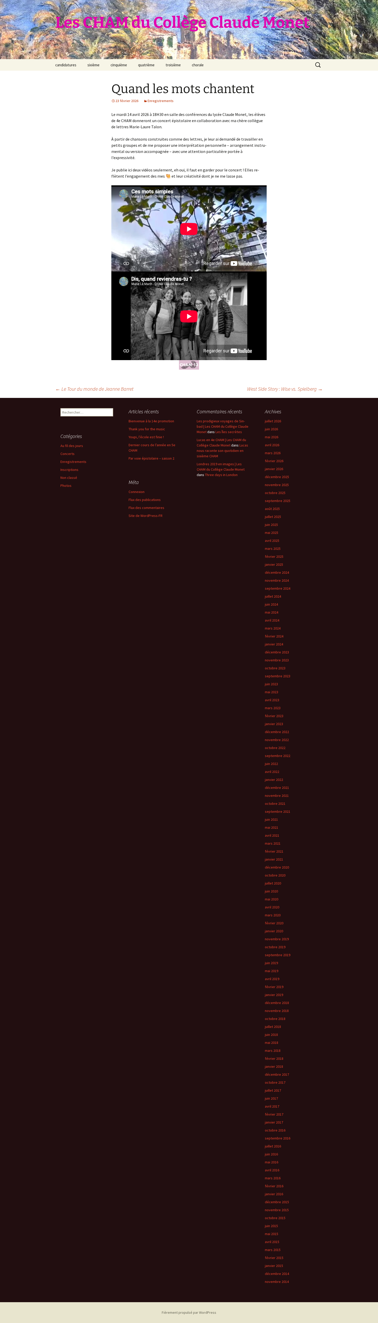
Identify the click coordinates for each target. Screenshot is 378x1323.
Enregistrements (161, 100)
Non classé (68, 477)
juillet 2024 (273, 596)
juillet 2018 (273, 1026)
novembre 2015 (277, 1210)
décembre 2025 (277, 477)
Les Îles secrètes (228, 432)
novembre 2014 (277, 1281)
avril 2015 (272, 1241)
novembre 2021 (277, 795)
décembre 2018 (277, 1002)
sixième (93, 64)
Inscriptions (69, 469)
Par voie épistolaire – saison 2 (151, 458)
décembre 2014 (277, 1273)
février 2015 (274, 1257)
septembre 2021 (277, 811)
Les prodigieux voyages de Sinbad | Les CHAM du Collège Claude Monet (222, 426)
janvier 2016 (274, 1194)
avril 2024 (272, 620)
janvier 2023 (274, 724)
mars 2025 (273, 548)
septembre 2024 (277, 588)
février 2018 (274, 1058)
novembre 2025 (277, 484)
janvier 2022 (274, 779)
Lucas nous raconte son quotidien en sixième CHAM (222, 450)
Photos (65, 485)
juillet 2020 (273, 883)
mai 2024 (271, 612)
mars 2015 (273, 1249)
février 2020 (274, 923)
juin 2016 (271, 1154)
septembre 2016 (277, 1138)
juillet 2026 (273, 421)
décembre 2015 (277, 1202)
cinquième (119, 64)
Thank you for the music (147, 429)
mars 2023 (273, 708)
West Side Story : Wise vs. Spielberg (285, 389)
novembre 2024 (277, 580)
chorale (198, 64)
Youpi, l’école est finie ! (146, 437)
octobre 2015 (275, 1218)
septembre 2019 (277, 955)
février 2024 (274, 636)
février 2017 (274, 1114)
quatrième (146, 64)
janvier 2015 (274, 1265)
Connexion (137, 491)
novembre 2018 (277, 1010)
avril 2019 (272, 979)
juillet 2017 (273, 1090)
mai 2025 (271, 532)
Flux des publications (145, 499)
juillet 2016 (273, 1146)
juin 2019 (271, 963)
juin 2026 (271, 429)
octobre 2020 (275, 875)
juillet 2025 (273, 516)
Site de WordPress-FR (146, 515)
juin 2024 (271, 604)
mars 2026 (273, 453)
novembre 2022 (277, 739)
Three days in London (221, 474)
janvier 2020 (274, 931)
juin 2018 (271, 1034)
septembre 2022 (277, 755)
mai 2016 (271, 1162)
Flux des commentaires (146, 507)
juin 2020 (271, 891)
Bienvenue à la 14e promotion (151, 421)
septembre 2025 (277, 500)
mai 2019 (271, 971)
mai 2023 (271, 692)
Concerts (67, 453)
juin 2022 (271, 763)
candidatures (65, 64)
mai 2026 (271, 437)
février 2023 (274, 716)
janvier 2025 (274, 564)
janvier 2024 (274, 644)
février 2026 (274, 461)
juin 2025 (271, 524)
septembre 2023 (277, 676)
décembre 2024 (277, 572)
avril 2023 (272, 700)
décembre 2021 (277, 787)
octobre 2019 (275, 947)
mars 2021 (273, 843)
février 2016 (274, 1186)
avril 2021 (272, 835)
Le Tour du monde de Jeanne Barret (94, 389)
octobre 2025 (275, 492)
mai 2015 (271, 1233)
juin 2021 (271, 819)
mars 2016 (273, 1178)
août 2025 (272, 508)
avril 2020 (272, 907)
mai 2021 (271, 827)
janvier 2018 (274, 1066)
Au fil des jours (71, 445)
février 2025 (274, 556)
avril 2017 (272, 1106)
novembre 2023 (277, 660)
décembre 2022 (277, 731)
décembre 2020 (277, 867)
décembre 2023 (277, 652)
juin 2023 (271, 684)
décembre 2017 (277, 1074)
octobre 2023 (275, 668)
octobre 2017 (275, 1082)
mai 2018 (271, 1042)
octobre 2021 (275, 803)
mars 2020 (273, 915)
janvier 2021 (274, 859)
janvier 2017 (274, 1122)
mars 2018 (273, 1050)
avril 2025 (272, 540)
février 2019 (274, 986)
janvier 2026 (274, 469)
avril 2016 (272, 1170)
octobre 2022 (275, 747)
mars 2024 (273, 628)
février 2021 (274, 851)
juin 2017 (271, 1098)
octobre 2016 (275, 1130)
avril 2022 (272, 771)
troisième (173, 64)
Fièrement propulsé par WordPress (189, 1312)
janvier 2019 (274, 994)
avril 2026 (272, 445)
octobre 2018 (275, 1018)
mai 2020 (271, 899)
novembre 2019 (277, 939)
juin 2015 (271, 1226)
